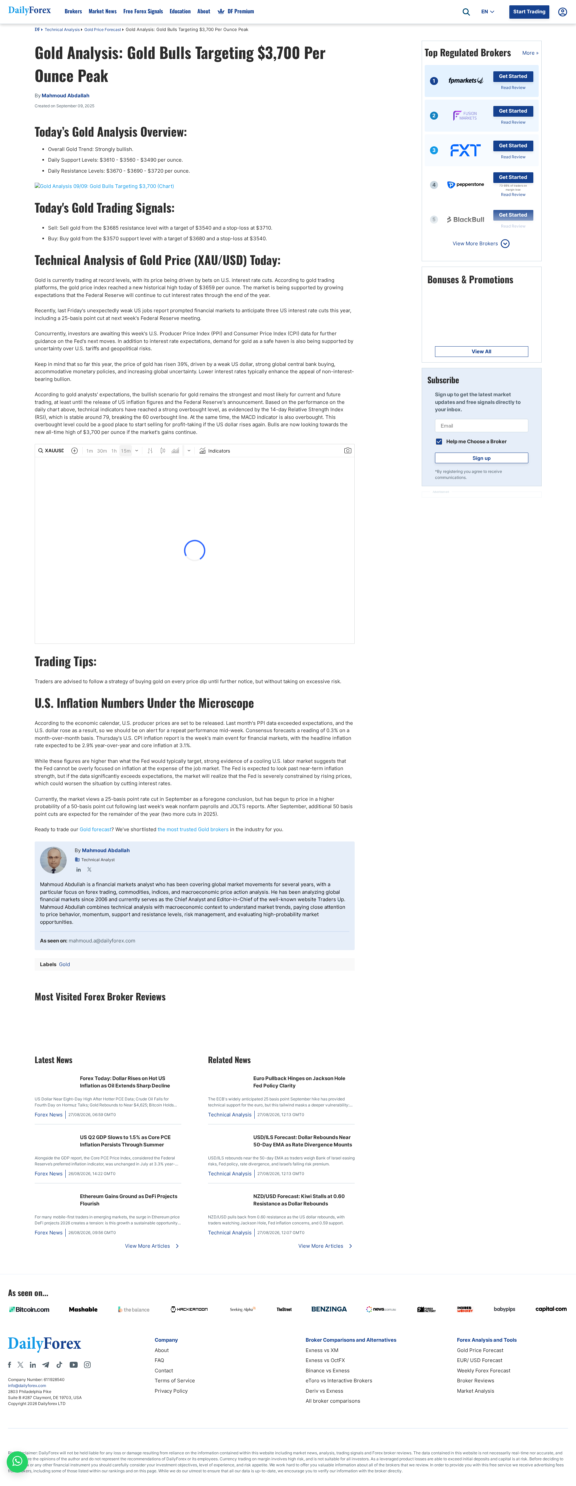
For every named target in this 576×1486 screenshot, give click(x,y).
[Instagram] (87, 1364)
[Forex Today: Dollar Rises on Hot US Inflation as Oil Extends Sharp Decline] (55, 1074)
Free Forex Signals (143, 11)
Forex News (49, 1114)
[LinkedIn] (79, 869)
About (203, 11)
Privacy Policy (171, 1391)
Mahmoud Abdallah (106, 850)
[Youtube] (74, 1365)
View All (481, 351)
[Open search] (466, 12)
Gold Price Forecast (102, 29)
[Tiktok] (59, 1365)
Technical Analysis (62, 29)
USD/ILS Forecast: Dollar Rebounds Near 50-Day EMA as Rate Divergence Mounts (302, 1141)
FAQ (159, 1360)
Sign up (482, 458)
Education (180, 11)
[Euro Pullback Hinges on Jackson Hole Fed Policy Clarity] (228, 1074)
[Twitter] (89, 869)
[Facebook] (9, 1365)
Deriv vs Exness (324, 1391)
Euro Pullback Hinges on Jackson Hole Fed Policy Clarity (299, 1082)
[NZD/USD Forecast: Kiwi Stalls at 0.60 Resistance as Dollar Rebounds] (228, 1192)
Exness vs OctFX (325, 1360)
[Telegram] (45, 1365)
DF (37, 30)
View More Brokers (475, 243)
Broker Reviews (475, 1380)
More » (530, 53)
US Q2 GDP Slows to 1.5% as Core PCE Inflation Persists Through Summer (125, 1141)
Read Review (513, 87)
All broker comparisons (333, 1401)
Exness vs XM (322, 1350)
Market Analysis (475, 1391)
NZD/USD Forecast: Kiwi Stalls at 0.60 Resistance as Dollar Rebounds (299, 1200)
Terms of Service (175, 1380)
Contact (164, 1370)
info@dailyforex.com (27, 1385)
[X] (20, 1365)
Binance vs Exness (328, 1370)
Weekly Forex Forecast (483, 1370)
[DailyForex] (44, 1344)
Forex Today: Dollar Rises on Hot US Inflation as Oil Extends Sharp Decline (125, 1082)
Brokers (73, 11)
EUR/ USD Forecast (479, 1360)
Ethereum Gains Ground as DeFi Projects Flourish (128, 1200)
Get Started (513, 76)
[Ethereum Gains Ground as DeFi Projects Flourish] (55, 1192)
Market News (103, 11)
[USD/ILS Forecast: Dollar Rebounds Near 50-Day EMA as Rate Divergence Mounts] (228, 1133)
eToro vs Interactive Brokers (339, 1380)
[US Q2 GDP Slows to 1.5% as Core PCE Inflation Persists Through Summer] (55, 1133)
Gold (64, 964)
